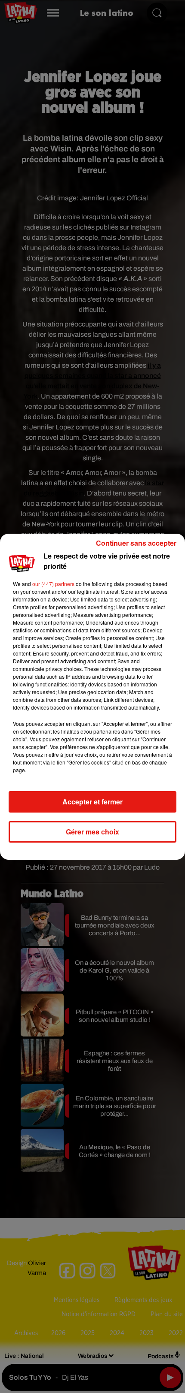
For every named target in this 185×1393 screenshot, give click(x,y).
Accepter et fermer (92, 802)
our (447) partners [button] (53, 583)
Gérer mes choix (92, 832)
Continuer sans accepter (136, 543)
